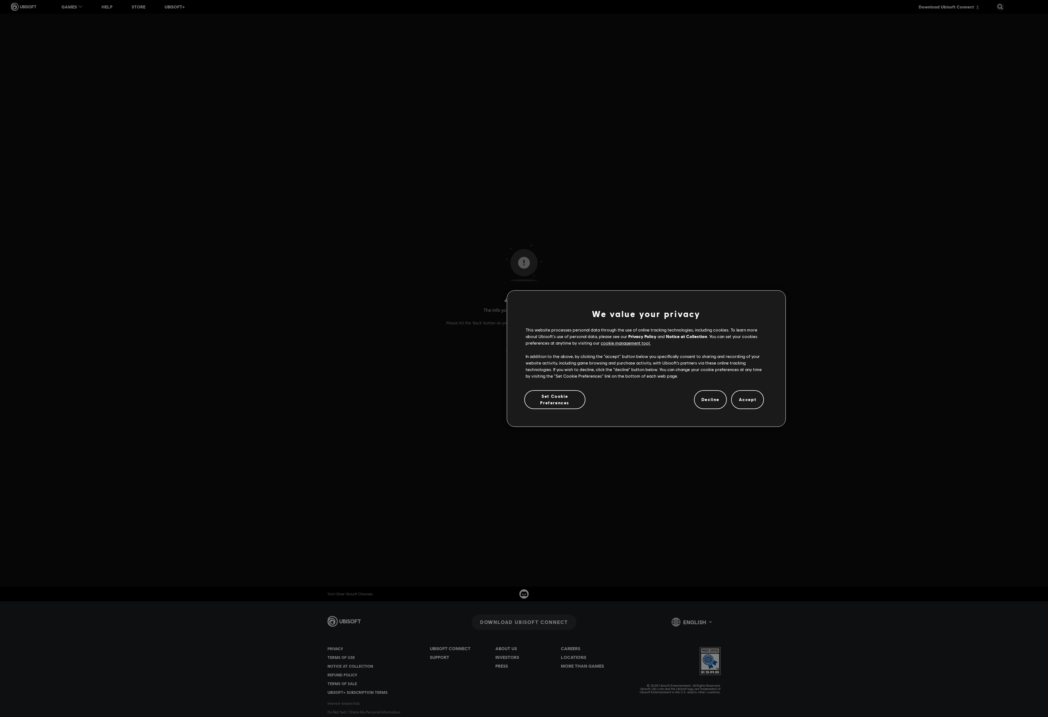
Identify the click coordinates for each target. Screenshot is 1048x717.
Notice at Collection (686, 336)
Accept (748, 399)
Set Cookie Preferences (554, 399)
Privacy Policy (642, 336)
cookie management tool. (626, 343)
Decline (710, 399)
